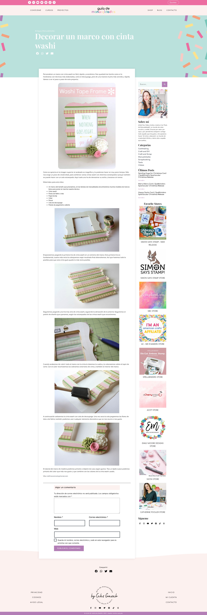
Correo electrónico (98, 517)
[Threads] (54, 2)
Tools (140, 162)
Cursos (49, 10)
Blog (159, 10)
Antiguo (38, 31)
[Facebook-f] (29, 2)
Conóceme (35, 10)
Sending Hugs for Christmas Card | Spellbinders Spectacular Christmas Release (152, 175)
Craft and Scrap (145, 154)
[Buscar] (164, 84)
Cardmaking (143, 149)
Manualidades (48, 31)
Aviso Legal (36, 602)
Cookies (36, 597)
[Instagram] (33, 2)
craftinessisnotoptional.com (57, 476)
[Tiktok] (50, 2)
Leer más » (141, 180)
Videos (141, 165)
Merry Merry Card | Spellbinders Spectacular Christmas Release (151, 185)
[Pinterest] (45, 2)
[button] (37, 53)
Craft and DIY (144, 151)
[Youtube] (37, 2)
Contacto (171, 10)
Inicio (171, 592)
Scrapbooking (144, 160)
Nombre (58, 517)
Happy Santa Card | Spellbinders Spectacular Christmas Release (152, 193)
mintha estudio (118, 613)
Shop (150, 10)
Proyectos (62, 10)
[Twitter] (41, 2)
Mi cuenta (171, 597)
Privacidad (36, 592)
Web (56, 529)
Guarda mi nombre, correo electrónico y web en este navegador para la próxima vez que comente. (87, 541)
